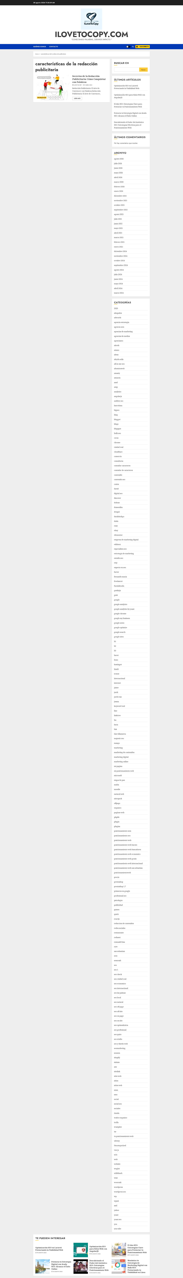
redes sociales (119, 928)
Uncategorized (42, 97)
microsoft (118, 775)
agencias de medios (122, 336)
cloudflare (118, 452)
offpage (117, 803)
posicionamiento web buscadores (127, 849)
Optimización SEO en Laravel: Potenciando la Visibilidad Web (49, 1248)
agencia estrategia (121, 322)
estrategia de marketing (124, 553)
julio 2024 (118, 274)
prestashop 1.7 (120, 886)
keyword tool (119, 706)
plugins (117, 826)
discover (117, 498)
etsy (115, 563)
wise (116, 1178)
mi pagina (118, 766)
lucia (116, 724)
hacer (116, 655)
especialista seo (120, 549)
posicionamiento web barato (125, 845)
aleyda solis (118, 359)
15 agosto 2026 (95, 1273)
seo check (118, 974)
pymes (116, 909)
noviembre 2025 (120, 200)
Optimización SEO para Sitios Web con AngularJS (98, 1248)
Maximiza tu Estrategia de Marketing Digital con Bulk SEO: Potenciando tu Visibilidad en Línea (137, 1266)
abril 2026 (118, 177)
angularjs (118, 396)
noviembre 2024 (120, 256)
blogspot (117, 429)
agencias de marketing (123, 331)
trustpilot (118, 1127)
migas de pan (119, 780)
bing (116, 415)
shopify (117, 1057)
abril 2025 (118, 233)
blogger (117, 419)
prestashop (118, 882)
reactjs (117, 919)
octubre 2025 (119, 205)
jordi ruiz (118, 697)
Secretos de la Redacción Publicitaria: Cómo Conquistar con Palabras (89, 79)
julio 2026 (118, 163)
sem (115, 956)
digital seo (118, 493)
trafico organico (120, 1118)
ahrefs (116, 345)
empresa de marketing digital (126, 539)
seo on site (118, 1020)
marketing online (121, 761)
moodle (117, 789)
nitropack (118, 798)
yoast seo (117, 1219)
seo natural (118, 1002)
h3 (115, 650)
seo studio (118, 1039)
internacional (119, 678)
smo (115, 1094)
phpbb (116, 817)
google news (119, 623)
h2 (115, 646)
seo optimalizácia (121, 1025)
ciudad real (118, 447)
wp (115, 1196)
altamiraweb (119, 368)
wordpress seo (120, 1192)
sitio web (117, 1076)
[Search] (133, 47)
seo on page (119, 1016)
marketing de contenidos (124, 752)
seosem (117, 1053)
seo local (117, 997)
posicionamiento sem (122, 831)
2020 (116, 308)
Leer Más (77, 98)
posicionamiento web (122, 840)
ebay (116, 530)
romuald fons (119, 942)
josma (116, 701)
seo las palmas (120, 993)
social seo (118, 1104)
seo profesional (120, 1030)
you (115, 1224)
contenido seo (119, 479)
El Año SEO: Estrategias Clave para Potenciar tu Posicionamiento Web (137, 1248)
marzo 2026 (118, 182)
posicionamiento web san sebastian (128, 868)
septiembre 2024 (121, 265)
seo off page (119, 1007)
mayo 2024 (118, 284)
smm (116, 1090)
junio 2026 (118, 168)
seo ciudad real (120, 979)
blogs (116, 424)
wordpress (118, 1187)
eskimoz (117, 544)
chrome (117, 442)
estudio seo (118, 558)
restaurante (119, 933)
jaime (116, 687)
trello (116, 1122)
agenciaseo (118, 341)
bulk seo (117, 433)
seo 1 (116, 970)
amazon (117, 378)
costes (116, 484)
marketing (118, 748)
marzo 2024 (118, 293)
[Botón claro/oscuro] (128, 47)
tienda (116, 1113)
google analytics (120, 604)
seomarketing (119, 1048)
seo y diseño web (121, 1044)
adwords (117, 317)
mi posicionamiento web (124, 771)
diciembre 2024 (120, 251)
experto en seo (120, 567)
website (117, 1164)
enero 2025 (118, 247)
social (116, 1099)
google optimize (120, 627)
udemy (117, 1141)
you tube (117, 1229)
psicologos (118, 900)
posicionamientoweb (122, 872)
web (116, 1159)
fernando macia (120, 577)
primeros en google (122, 891)
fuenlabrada (119, 586)
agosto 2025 (119, 214)
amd (116, 382)
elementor (118, 535)
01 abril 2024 (88, 85)
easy (116, 526)
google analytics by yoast (124, 609)
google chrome (120, 613)
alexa (116, 354)
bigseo (116, 410)
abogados (118, 313)
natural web (119, 794)
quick (116, 914)
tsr (115, 1131)
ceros (116, 438)
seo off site (118, 1011)
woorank (117, 1182)
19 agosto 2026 (41, 1252)
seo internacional (121, 988)
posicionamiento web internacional (128, 863)
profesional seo (120, 896)
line (115, 711)
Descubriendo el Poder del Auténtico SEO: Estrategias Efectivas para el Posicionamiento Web (129, 125)
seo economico (120, 983)
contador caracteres (122, 465)
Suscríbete (144, 47)
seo (115, 965)
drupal (117, 512)
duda (116, 521)
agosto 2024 (119, 270)
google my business (122, 618)
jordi (116, 692)
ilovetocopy (78, 85)
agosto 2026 (119, 159)
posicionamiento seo (122, 835)
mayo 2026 (118, 173)
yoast (116, 1215)
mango (117, 743)
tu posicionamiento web (123, 1136)
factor (116, 572)
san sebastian (119, 951)
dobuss (117, 502)
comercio (118, 456)
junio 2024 (118, 279)
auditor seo (118, 401)
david (116, 489)
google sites (119, 637)
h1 (115, 641)
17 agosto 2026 (134, 1255)
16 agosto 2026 (57, 1271)
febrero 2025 (119, 242)
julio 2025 (118, 219)
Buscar (143, 70)
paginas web (119, 812)
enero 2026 (118, 191)
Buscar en (121, 63)
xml (115, 1205)
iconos (116, 674)
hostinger (118, 664)
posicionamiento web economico (127, 854)
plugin (116, 822)
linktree (117, 715)
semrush (117, 960)
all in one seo (119, 364)
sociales (117, 1108)
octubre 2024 (119, 260)
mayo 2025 (118, 228)
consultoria (118, 461)
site (115, 1067)
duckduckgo (119, 516)
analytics (117, 391)
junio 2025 (118, 223)
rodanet (117, 937)
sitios (116, 1081)
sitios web (118, 1085)
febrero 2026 (119, 186)
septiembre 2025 (121, 210)
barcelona (118, 405)
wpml (116, 1201)
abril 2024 (118, 288)
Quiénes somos (39, 47)
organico (117, 808)
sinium (117, 1062)
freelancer (118, 581)
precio (116, 877)
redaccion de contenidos (124, 923)
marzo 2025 (118, 237)
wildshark (118, 1173)
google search (119, 632)
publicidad (118, 905)
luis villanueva (120, 734)
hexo (116, 660)
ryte (115, 946)
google (117, 600)
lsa (115, 720)
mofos (116, 785)
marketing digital (121, 757)
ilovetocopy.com (91, 34)
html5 (116, 669)
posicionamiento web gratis (125, 859)
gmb (116, 595)
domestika (118, 507)
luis (115, 729)
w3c (115, 1155)
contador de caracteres (123, 470)
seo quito (117, 1034)
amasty (117, 373)
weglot (117, 1168)
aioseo (116, 350)
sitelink (117, 1071)
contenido (118, 475)
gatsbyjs (117, 590)
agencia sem (119, 327)
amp (116, 387)
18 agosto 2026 (96, 1254)
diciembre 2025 (120, 196)
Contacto (53, 47)
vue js (116, 1150)
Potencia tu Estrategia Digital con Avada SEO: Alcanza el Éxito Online (61, 1265)
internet (117, 683)
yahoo (116, 1210)
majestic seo (119, 738)
